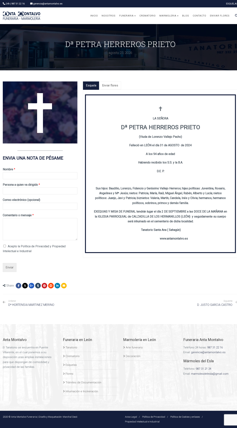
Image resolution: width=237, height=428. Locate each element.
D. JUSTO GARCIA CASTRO (214, 305)
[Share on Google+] (31, 285)
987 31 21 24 (203, 368)
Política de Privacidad (153, 416)
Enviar (10, 267)
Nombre (9, 169)
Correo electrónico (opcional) (21, 200)
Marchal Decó (70, 416)
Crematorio (73, 356)
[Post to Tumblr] (38, 285)
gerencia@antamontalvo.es (208, 352)
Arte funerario (134, 347)
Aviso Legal (131, 416)
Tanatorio (71, 347)
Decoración (133, 356)
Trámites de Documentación (83, 382)
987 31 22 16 (215, 347)
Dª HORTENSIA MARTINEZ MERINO (31, 303)
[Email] (64, 285)
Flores (69, 373)
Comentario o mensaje (18, 215)
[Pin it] (44, 285)
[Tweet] (25, 285)
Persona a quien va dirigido (21, 184)
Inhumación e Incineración (82, 391)
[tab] (91, 85)
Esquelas (71, 365)
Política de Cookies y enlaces (185, 416)
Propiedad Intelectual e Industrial (142, 421)
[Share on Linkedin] (51, 285)
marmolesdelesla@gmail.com (209, 373)
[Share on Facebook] (18, 285)
